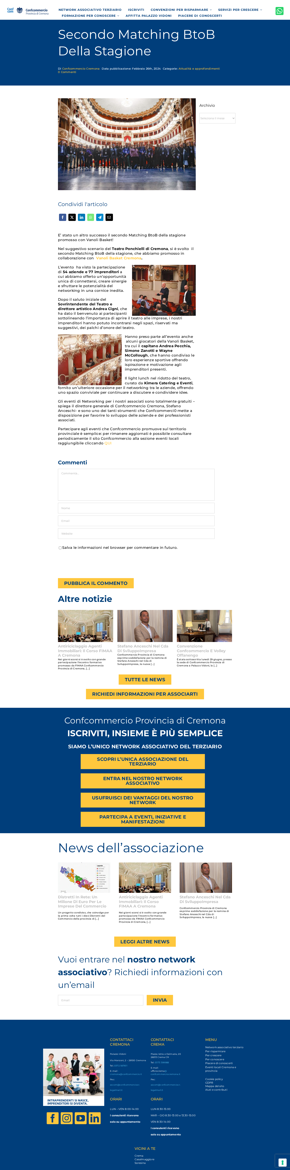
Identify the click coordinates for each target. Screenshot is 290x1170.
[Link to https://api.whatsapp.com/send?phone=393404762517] (280, 10)
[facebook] (53, 1118)
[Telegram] (99, 217)
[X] (72, 217)
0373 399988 (162, 1062)
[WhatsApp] (90, 217)
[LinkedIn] (81, 217)
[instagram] (67, 1118)
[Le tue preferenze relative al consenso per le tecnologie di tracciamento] (283, 1163)
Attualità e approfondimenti (199, 68)
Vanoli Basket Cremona (118, 258)
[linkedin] (95, 1118)
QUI (107, 443)
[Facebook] (62, 217)
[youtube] (81, 1118)
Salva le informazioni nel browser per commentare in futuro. (119, 547)
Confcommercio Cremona (81, 68)
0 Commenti (67, 72)
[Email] (109, 217)
